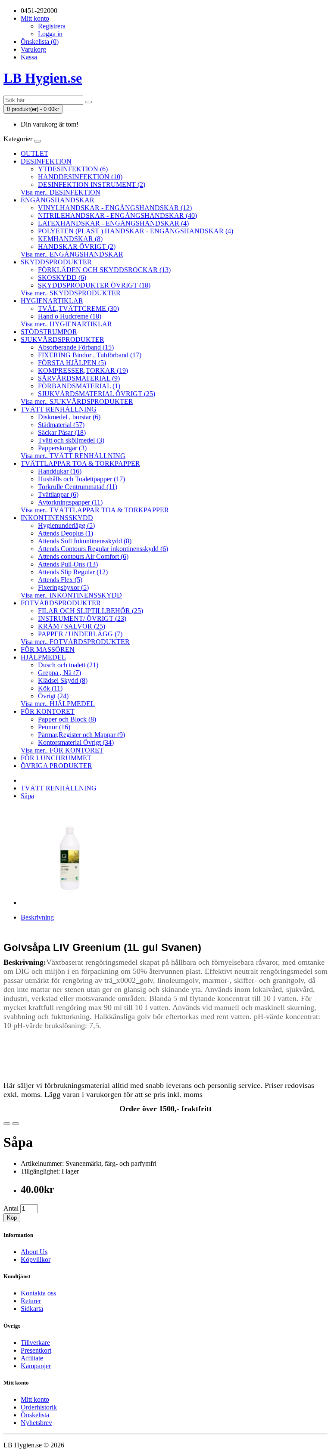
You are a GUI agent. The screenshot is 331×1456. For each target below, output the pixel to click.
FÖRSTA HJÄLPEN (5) (72, 362)
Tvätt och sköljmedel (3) (71, 440)
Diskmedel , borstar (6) (69, 417)
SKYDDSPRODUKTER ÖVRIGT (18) (94, 285)
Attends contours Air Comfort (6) (83, 556)
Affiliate (32, 1358)
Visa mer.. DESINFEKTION (60, 192)
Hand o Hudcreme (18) (69, 316)
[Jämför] (15, 1123)
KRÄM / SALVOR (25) (71, 626)
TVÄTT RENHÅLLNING (59, 409)
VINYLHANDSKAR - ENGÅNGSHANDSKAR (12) (115, 207)
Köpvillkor (35, 1259)
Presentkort (36, 1350)
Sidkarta (32, 1308)
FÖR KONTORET (48, 711)
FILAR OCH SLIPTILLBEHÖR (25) (90, 610)
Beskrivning (37, 917)
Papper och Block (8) (67, 719)
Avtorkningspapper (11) (70, 502)
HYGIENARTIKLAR (52, 300)
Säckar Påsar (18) (62, 432)
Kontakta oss (38, 1293)
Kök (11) (50, 688)
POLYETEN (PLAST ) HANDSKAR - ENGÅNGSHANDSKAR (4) (135, 231)
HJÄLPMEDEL (43, 657)
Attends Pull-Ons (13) (68, 564)
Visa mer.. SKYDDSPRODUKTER (71, 293)
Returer (31, 1300)
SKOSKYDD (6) (62, 277)
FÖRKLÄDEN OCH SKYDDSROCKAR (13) (104, 269)
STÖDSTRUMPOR (49, 331)
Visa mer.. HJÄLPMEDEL (58, 703)
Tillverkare (35, 1342)
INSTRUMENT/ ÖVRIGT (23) (82, 618)
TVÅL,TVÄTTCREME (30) (78, 308)
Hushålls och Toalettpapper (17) (81, 479)
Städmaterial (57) (61, 424)
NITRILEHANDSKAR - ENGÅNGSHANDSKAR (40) (117, 215)
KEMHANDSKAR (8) (70, 238)
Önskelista (35, 1415)
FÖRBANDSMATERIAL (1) (79, 386)
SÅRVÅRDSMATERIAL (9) (79, 378)
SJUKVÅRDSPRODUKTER (62, 339)
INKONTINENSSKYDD (57, 517)
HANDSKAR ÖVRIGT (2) (77, 246)
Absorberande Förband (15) (76, 347)
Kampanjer (36, 1365)
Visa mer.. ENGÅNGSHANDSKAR (72, 254)
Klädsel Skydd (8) (62, 680)
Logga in (50, 33)
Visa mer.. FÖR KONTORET (62, 750)
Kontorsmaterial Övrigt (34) (76, 742)
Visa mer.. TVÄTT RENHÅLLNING (73, 455)
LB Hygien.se (42, 78)
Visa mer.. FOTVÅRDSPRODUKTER (75, 641)
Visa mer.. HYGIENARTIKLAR (66, 324)
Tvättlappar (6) (58, 494)
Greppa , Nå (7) (59, 672)
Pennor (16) (54, 727)
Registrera (52, 26)
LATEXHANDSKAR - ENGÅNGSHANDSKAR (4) (113, 223)
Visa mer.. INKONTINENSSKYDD (71, 595)
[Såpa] (70, 902)
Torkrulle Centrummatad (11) (77, 486)
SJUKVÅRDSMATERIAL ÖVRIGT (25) (96, 393)
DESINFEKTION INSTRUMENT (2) (91, 184)
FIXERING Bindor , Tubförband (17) (89, 355)
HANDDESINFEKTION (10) (80, 176)
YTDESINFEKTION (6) (73, 169)
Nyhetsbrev (36, 1422)
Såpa (27, 795)
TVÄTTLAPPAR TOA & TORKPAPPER (80, 463)
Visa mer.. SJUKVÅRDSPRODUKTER (77, 401)
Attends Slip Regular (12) (73, 572)
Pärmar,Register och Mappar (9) (81, 734)
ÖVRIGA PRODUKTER (56, 765)
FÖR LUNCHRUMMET (56, 758)
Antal (11, 1208)
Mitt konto (35, 1399)
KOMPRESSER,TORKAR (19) (83, 370)
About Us (34, 1251)
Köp (12, 1217)
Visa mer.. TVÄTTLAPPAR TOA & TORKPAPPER (95, 510)
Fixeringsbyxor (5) (63, 587)
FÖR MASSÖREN (48, 649)
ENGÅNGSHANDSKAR (57, 200)
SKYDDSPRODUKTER (56, 262)
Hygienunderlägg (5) (66, 525)
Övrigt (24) (53, 696)
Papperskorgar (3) (62, 448)
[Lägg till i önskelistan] (6, 1123)
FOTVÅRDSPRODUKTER (61, 603)
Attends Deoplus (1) (65, 533)
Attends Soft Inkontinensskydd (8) (84, 541)
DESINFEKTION (46, 161)
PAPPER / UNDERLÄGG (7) (80, 634)
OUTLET (34, 153)
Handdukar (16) (59, 471)
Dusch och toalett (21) (68, 665)
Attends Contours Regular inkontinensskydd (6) (103, 548)
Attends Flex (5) (60, 579)
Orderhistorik (39, 1407)
